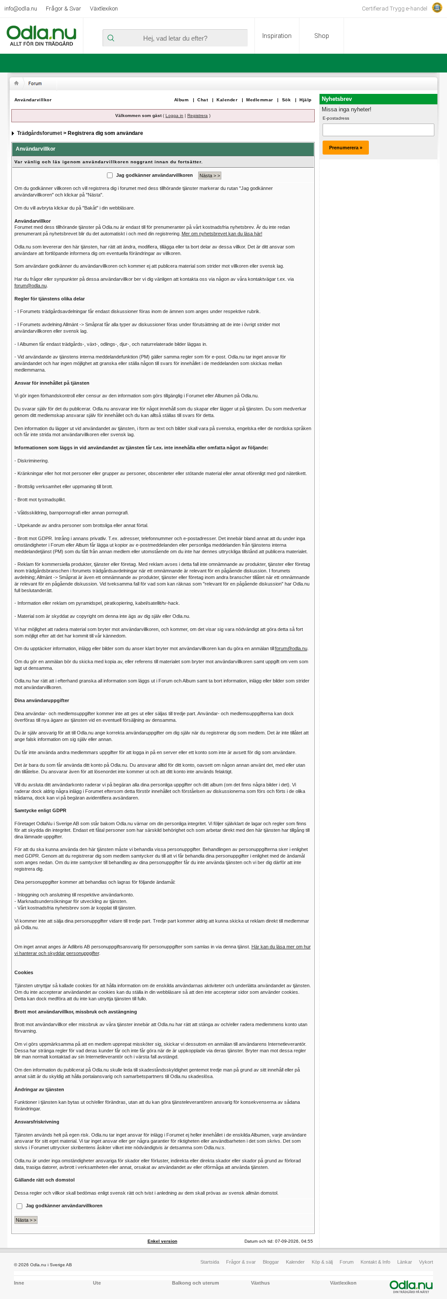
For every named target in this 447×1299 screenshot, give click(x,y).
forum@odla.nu (30, 285)
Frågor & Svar (63, 8)
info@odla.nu (20, 8)
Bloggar (271, 1262)
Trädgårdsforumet (39, 133)
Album (181, 99)
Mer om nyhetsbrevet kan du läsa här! (222, 233)
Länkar (404, 1262)
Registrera (197, 115)
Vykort (426, 1262)
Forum (347, 1262)
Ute (97, 1282)
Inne (19, 1282)
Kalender (227, 99)
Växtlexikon (104, 8)
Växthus (260, 1282)
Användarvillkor (33, 99)
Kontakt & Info (375, 1262)
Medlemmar (259, 99)
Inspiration (277, 35)
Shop (321, 35)
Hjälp (305, 99)
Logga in (174, 115)
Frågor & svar (241, 1262)
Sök (286, 99)
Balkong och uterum (195, 1282)
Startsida (209, 1262)
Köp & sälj (322, 1262)
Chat (202, 99)
